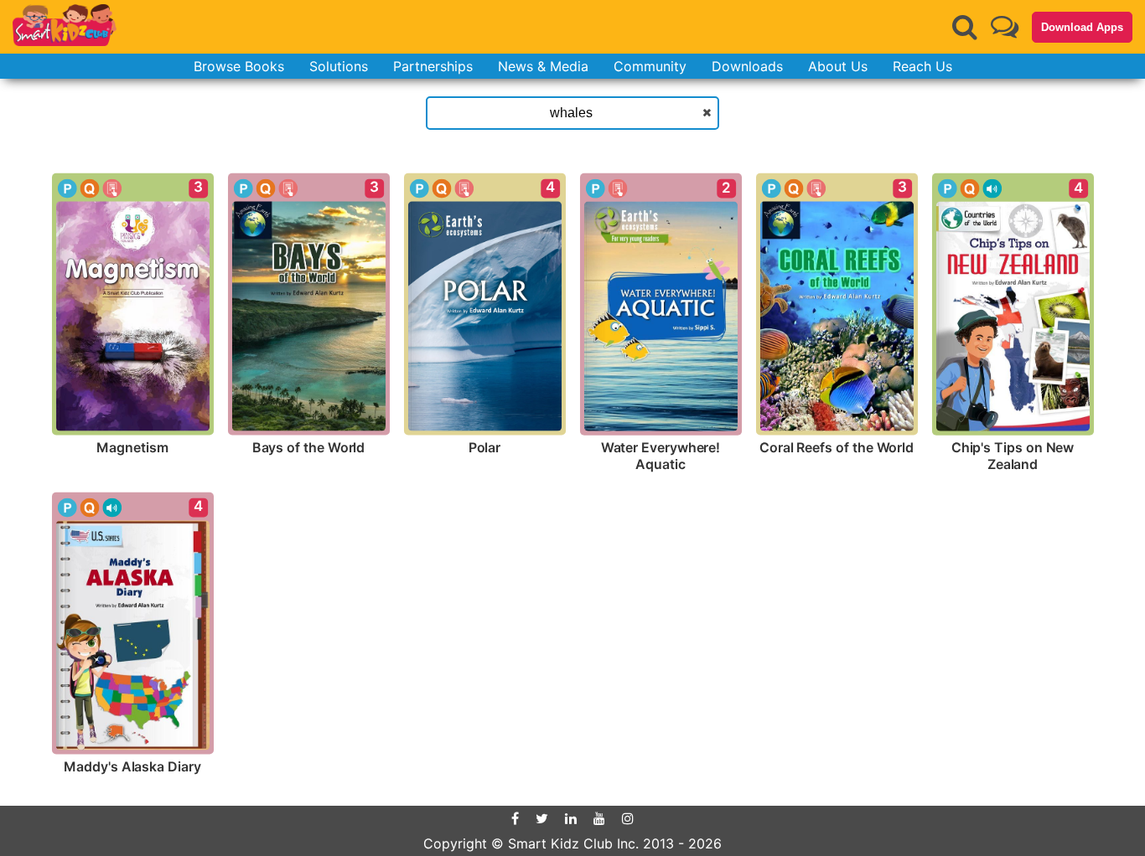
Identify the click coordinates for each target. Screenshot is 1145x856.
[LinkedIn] (571, 818)
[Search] (964, 26)
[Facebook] (515, 818)
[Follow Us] (1004, 26)
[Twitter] (541, 818)
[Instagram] (628, 818)
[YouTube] (599, 818)
